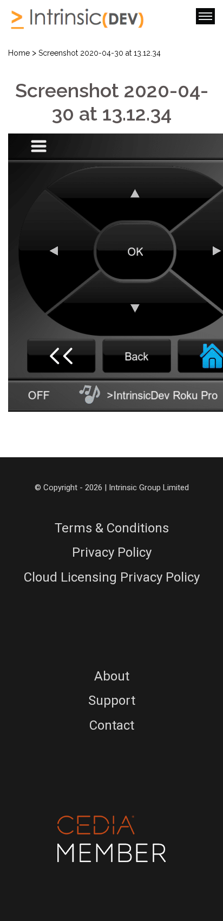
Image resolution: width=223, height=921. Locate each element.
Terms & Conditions (112, 528)
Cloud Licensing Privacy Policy (112, 577)
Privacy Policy (112, 552)
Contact (111, 725)
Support (111, 700)
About (111, 676)
